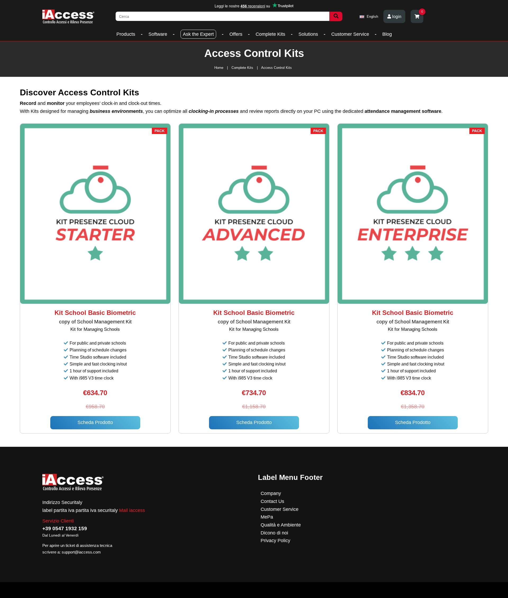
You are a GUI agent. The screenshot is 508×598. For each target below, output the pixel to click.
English (372, 17)
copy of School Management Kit (95, 321)
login (396, 16)
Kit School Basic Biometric (95, 312)
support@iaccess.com (81, 552)
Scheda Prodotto (95, 422)
